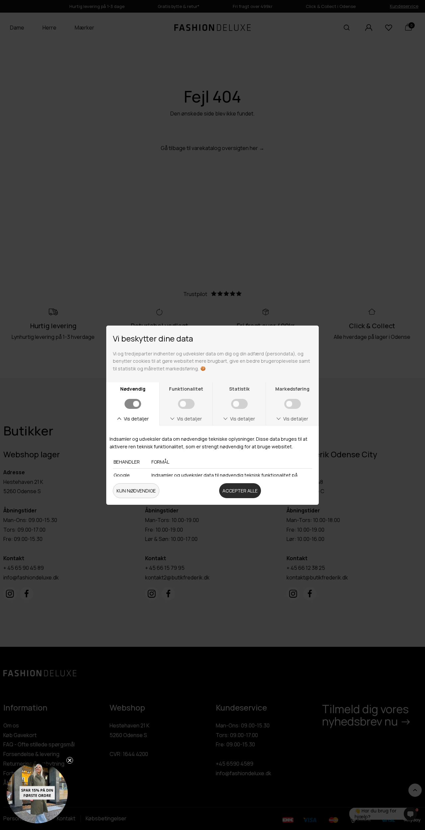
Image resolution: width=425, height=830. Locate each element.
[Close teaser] (69, 760)
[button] (37, 792)
